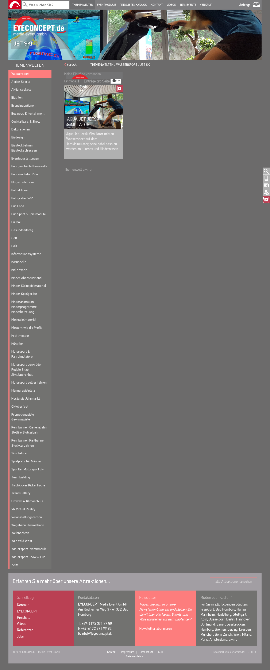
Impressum (127, 652)
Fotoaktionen (20, 190)
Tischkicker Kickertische (28, 485)
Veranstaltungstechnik (27, 517)
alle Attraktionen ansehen (233, 581)
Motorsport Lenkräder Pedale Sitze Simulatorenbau (26, 370)
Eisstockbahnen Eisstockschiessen (24, 147)
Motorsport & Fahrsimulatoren (22, 353)
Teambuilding (20, 477)
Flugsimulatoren (22, 182)
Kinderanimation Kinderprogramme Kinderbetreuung (24, 307)
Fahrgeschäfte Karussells (29, 166)
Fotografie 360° (22, 198)
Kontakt (157, 5)
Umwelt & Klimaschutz (27, 501)
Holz (14, 246)
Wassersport (20, 74)
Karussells (18, 262)
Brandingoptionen (23, 105)
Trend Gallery (20, 493)
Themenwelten (82, 5)
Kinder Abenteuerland (26, 278)
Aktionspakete (21, 89)
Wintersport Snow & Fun (28, 557)
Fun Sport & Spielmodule (28, 214)
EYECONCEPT (27, 611)
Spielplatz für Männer (26, 461)
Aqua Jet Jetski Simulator (83, 121)
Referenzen (25, 630)
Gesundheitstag (22, 230)
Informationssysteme (26, 254)
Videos (171, 5)
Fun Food (17, 206)
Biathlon (17, 97)
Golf (14, 238)
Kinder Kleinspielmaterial (28, 286)
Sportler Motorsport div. (27, 469)
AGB (160, 652)
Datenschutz (146, 652)
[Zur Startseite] (14, 4)
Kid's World (19, 270)
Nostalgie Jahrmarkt (25, 398)
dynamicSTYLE (238, 652)
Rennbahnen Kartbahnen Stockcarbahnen (28, 442)
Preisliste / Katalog (133, 5)
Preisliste (23, 617)
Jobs (20, 636)
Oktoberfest (19, 406)
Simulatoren (19, 453)
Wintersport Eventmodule (29, 549)
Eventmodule (106, 5)
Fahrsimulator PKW (24, 174)
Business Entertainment (28, 113)
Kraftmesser (20, 336)
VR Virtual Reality (23, 509)
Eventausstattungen (25, 158)
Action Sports (20, 82)
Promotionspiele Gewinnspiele (22, 417)
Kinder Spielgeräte (24, 294)
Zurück (72, 64)
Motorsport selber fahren (29, 382)
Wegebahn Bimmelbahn (27, 525)
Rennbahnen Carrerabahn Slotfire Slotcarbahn (29, 429)
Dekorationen (20, 129)
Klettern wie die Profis (26, 328)
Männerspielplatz (23, 390)
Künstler (17, 344)
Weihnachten (20, 533)
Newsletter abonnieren (155, 628)
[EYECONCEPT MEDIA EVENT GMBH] (40, 26)
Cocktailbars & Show (25, 121)
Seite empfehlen (135, 656)
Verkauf (206, 5)
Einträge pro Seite (97, 81)
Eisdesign (17, 137)
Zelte (15, 565)
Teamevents (188, 5)
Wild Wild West (21, 541)
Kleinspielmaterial (23, 320)
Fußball (16, 222)
